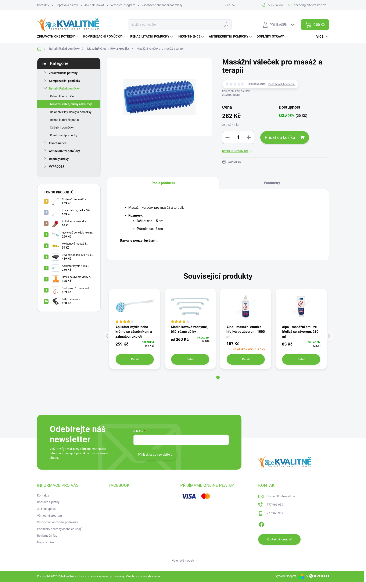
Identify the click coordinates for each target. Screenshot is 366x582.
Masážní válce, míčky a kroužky (71, 104)
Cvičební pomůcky (62, 127)
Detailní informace (235, 151)
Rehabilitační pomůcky (64, 88)
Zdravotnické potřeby (63, 73)
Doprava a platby (66, 5)
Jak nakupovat (94, 5)
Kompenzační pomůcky (64, 81)
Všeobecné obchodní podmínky (161, 5)
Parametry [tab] (272, 183)
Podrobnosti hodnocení (281, 84)
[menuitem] (58, 36)
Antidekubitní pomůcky (64, 151)
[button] (218, 377)
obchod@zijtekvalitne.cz (283, 496)
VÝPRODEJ (56, 166)
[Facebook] (261, 524)
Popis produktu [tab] (163, 183)
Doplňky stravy (59, 159)
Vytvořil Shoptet (285, 576)
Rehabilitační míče (62, 96)
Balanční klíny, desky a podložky (71, 112)
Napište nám (45, 542)
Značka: (231, 95)
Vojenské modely (183, 560)
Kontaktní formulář (279, 539)
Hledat (226, 24)
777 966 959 (275, 504)
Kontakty (43, 5)
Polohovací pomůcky (63, 135)
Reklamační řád (47, 535)
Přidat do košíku (280, 137)
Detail (135, 359)
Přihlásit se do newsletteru (155, 454)
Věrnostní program (122, 5)
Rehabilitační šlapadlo (64, 120)
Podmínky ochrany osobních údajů (59, 529)
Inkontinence (58, 143)
